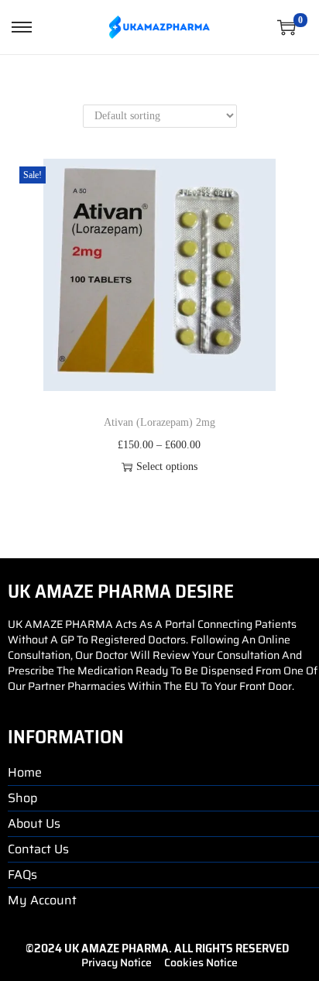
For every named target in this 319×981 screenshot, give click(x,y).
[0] (286, 27)
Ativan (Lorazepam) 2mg (159, 422)
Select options (166, 466)
